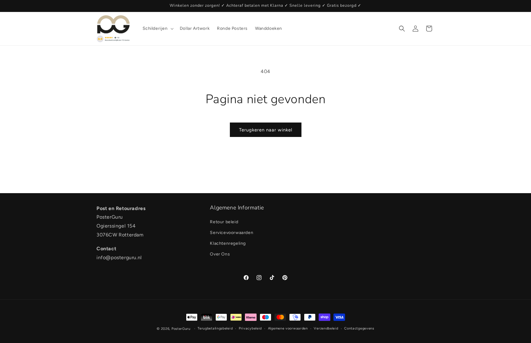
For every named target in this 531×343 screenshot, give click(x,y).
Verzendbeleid (326, 328)
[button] (157, 28)
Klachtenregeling (228, 243)
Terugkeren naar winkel (265, 130)
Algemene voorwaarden (288, 328)
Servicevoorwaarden (231, 232)
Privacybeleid (250, 328)
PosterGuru (181, 329)
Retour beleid (224, 221)
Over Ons (220, 254)
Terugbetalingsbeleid (215, 328)
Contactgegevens (359, 328)
